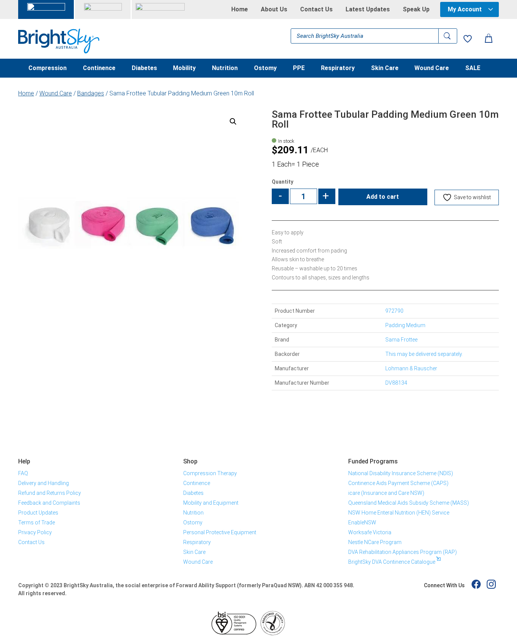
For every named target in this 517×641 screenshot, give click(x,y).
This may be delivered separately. (424, 354)
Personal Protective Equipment (219, 532)
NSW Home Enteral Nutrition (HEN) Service (398, 513)
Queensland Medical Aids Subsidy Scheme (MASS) (408, 503)
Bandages (90, 93)
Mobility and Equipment (210, 503)
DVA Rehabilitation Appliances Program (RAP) (402, 552)
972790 (394, 311)
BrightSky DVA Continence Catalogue (391, 562)
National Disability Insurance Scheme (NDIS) (400, 473)
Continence (99, 69)
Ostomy (265, 69)
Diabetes (144, 69)
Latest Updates (368, 9)
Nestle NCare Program (375, 542)
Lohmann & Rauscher (411, 368)
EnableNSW (362, 522)
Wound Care (431, 69)
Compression (47, 69)
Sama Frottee (401, 340)
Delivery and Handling (43, 483)
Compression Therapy (210, 473)
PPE (299, 69)
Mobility (184, 69)
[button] (233, 121)
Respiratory (338, 69)
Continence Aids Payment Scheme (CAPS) (398, 483)
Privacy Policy (35, 532)
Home (239, 9)
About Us (274, 9)
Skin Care (385, 69)
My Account (465, 9)
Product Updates (38, 513)
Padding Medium (405, 325)
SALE (472, 69)
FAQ (23, 473)
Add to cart (382, 196)
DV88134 (396, 383)
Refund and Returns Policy (49, 493)
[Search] (447, 36)
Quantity (282, 182)
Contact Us (316, 9)
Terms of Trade (36, 522)
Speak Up (416, 9)
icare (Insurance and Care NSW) (386, 493)
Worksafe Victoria (369, 532)
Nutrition (225, 69)
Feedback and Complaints (49, 503)
